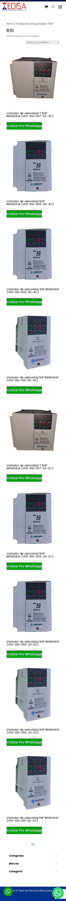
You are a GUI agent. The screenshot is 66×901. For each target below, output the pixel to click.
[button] (8, 891)
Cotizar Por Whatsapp (24, 126)
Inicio (10, 24)
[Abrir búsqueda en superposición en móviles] (33, 844)
